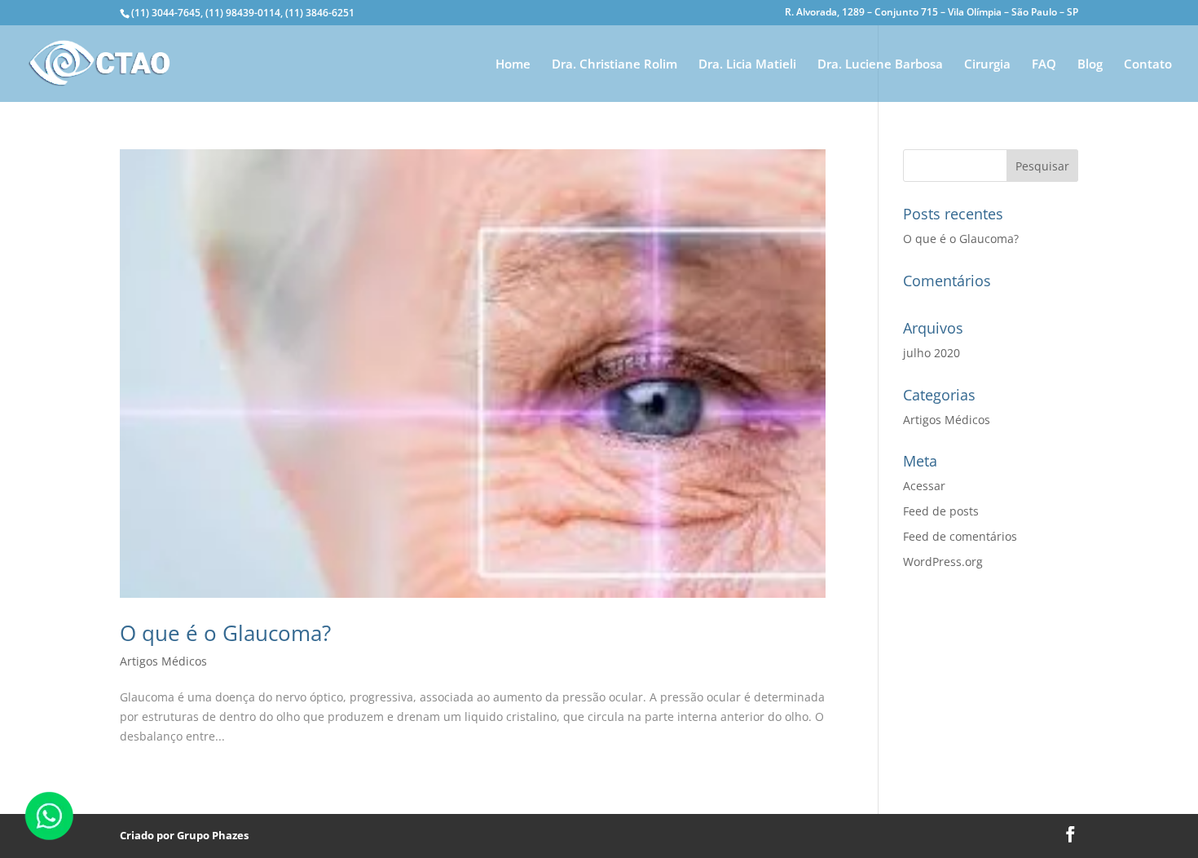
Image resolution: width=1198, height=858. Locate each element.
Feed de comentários (960, 536)
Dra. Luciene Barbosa (880, 65)
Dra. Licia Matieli (747, 65)
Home (513, 65)
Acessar (924, 485)
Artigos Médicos (163, 661)
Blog (1090, 65)
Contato (1148, 65)
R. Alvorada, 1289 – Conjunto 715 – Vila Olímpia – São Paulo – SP (931, 13)
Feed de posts (941, 511)
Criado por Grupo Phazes (184, 835)
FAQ (1044, 65)
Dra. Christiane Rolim (614, 65)
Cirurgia (987, 65)
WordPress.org (943, 561)
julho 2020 (931, 352)
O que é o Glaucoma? (225, 633)
